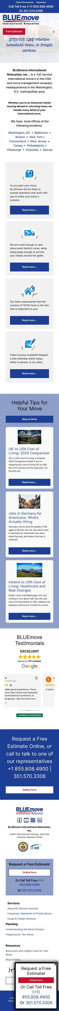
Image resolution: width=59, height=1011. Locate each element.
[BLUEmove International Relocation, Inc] (20, 20)
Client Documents (24, 2)
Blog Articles (29, 419)
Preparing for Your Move (20, 934)
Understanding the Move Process (25, 929)
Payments (41, 2)
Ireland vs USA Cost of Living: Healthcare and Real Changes (27, 586)
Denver (48, 150)
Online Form (29, 789)
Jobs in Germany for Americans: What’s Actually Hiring (25, 517)
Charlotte (32, 150)
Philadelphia (35, 145)
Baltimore (41, 132)
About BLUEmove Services (22, 908)
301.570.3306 (29, 776)
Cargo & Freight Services (21, 918)
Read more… (29, 210)
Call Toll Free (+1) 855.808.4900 (31, 6)
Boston (20, 137)
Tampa (17, 145)
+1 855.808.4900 (28, 769)
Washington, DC (19, 132)
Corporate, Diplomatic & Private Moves (29, 913)
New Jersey (38, 141)
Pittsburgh (14, 150)
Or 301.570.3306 (31, 11)
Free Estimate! (14, 31)
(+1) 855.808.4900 (36, 994)
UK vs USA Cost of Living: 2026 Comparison (29, 451)
